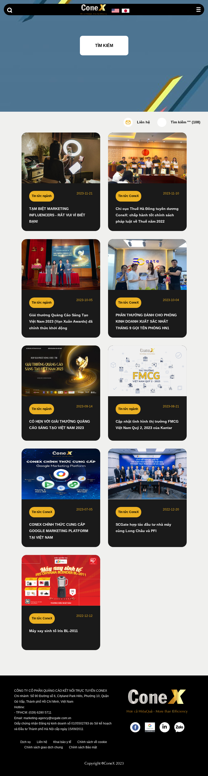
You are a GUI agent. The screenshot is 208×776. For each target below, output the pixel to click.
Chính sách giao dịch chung (43, 747)
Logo (94, 9)
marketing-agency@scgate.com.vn (47, 718)
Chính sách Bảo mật (83, 747)
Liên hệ (42, 742)
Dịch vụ (25, 742)
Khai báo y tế (62, 742)
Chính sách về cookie (92, 742)
